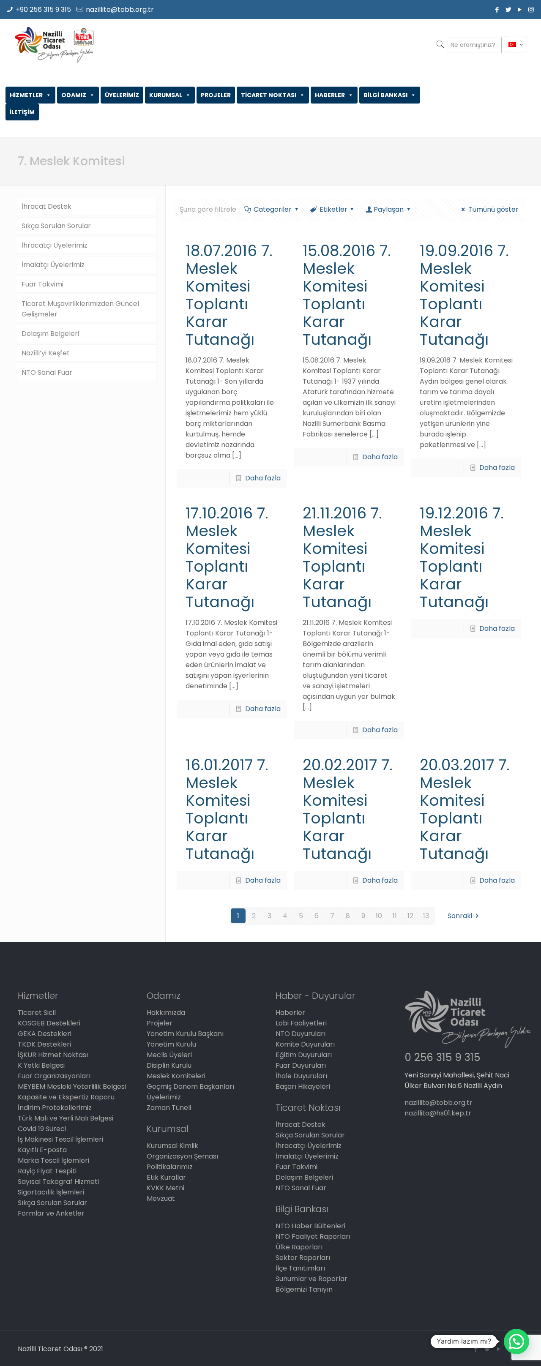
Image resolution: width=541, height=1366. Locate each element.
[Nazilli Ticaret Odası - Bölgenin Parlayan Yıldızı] (54, 44)
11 (395, 916)
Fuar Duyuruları (301, 1065)
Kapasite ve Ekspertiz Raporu (66, 1097)
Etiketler (333, 209)
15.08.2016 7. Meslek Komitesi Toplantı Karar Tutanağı (347, 295)
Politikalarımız (170, 1167)
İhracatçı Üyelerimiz (54, 245)
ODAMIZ (73, 95)
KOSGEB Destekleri (49, 1023)
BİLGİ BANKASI (385, 95)
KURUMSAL (165, 95)
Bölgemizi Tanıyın (304, 1289)
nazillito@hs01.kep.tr (437, 1113)
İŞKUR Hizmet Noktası (53, 1055)
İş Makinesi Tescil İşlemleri (60, 1139)
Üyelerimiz (164, 1097)
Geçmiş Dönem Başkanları (190, 1086)
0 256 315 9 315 (442, 1057)
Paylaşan (389, 209)
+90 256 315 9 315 (43, 9)
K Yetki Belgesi (41, 1065)
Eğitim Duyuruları (304, 1055)
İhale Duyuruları (301, 1076)
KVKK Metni (165, 1188)
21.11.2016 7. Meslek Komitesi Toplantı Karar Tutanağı (342, 557)
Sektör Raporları (303, 1257)
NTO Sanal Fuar (47, 372)
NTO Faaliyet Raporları (313, 1236)
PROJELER (216, 95)
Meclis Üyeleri (169, 1055)
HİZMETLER (26, 95)
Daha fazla (263, 478)
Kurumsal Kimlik (172, 1146)
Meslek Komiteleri (176, 1076)
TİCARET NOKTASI (268, 95)
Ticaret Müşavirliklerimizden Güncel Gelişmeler (80, 309)
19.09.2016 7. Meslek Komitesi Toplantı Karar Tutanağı (464, 295)
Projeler (159, 1023)
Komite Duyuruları (305, 1044)
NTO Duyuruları (300, 1034)
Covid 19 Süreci (42, 1129)
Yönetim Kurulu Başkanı (185, 1034)
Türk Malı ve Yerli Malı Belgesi (65, 1118)
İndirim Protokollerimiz (55, 1107)
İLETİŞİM (22, 112)
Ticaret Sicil (37, 1012)
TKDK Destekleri (44, 1044)
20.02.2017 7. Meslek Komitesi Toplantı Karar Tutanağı (348, 809)
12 (410, 916)
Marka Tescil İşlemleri (53, 1160)
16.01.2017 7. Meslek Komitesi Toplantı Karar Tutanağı (227, 809)
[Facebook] (496, 9)
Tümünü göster (493, 209)
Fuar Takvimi (42, 284)
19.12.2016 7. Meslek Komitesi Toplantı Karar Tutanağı (462, 557)
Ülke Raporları (299, 1247)
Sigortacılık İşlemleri (51, 1192)
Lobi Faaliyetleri (301, 1023)
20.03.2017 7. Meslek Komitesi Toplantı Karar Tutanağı (465, 809)
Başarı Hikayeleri (303, 1086)
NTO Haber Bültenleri (310, 1226)
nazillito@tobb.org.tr (120, 9)
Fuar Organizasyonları (54, 1076)
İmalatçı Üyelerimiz (53, 265)
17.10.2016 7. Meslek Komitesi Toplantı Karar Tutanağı (227, 557)
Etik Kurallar (166, 1177)
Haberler (290, 1012)
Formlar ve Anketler (51, 1213)
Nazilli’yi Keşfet (46, 353)
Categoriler (273, 209)
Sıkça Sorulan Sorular (56, 226)
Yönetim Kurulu (171, 1044)
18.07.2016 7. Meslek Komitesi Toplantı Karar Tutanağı (229, 295)
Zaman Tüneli (169, 1107)
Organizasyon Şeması (182, 1156)
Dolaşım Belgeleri (50, 333)
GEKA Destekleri (44, 1034)
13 (426, 916)
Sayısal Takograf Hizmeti (58, 1181)
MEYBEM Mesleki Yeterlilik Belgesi (72, 1086)
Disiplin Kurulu (169, 1065)
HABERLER (330, 95)
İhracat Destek (46, 206)
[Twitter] (508, 9)
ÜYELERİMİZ (122, 95)
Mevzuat (161, 1198)
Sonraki (460, 916)
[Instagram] (531, 9)
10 (379, 916)
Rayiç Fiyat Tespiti (47, 1171)
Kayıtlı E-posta (42, 1150)
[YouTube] (519, 9)
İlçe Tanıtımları (300, 1268)
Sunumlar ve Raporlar (311, 1279)
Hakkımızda (166, 1012)
